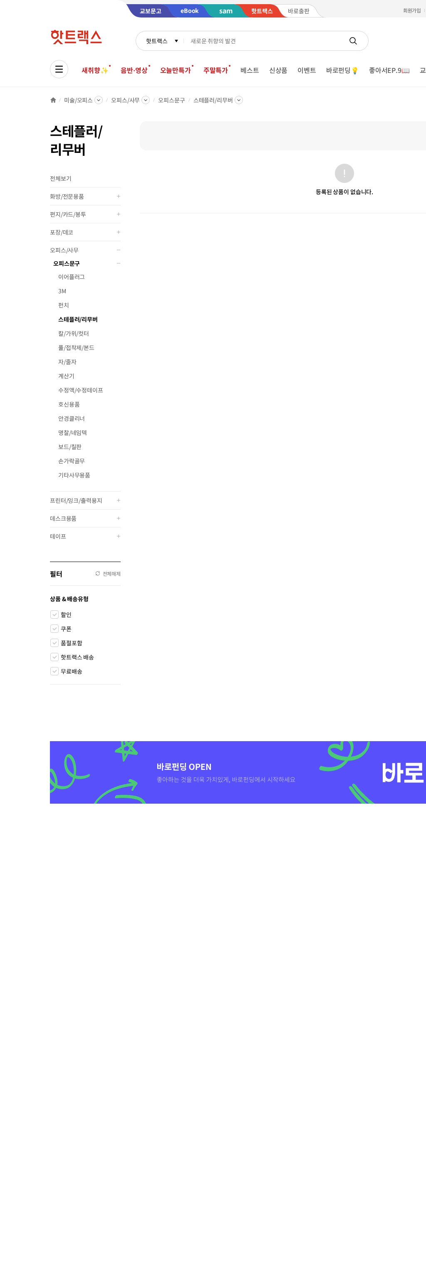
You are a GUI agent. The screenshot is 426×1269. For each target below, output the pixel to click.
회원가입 (412, 10)
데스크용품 (63, 518)
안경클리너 (71, 418)
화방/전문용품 (67, 196)
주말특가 (215, 70)
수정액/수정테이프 (80, 390)
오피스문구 (171, 100)
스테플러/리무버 (213, 100)
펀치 (63, 305)
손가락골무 (71, 461)
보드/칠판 (70, 446)
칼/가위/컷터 (73, 333)
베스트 (249, 70)
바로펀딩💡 (342, 70)
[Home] (53, 100)
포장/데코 (61, 232)
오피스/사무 (125, 100)
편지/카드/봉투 (68, 214)
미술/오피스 (78, 100)
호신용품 (68, 404)
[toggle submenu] (118, 196)
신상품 (278, 70)
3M (62, 291)
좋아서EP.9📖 (389, 70)
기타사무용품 (74, 475)
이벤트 (306, 70)
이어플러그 (71, 276)
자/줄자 (67, 361)
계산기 (66, 376)
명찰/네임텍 (72, 432)
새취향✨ (95, 70)
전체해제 (112, 573)
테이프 (58, 536)
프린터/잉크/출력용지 (76, 500)
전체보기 (60, 178)
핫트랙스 (156, 41)
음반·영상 (134, 70)
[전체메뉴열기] (59, 69)
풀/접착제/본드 (76, 347)
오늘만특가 (175, 70)
